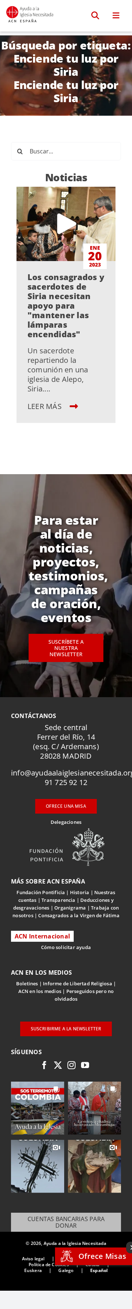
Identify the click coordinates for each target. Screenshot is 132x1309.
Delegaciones (66, 822)
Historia (79, 892)
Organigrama (70, 907)
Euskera (33, 1270)
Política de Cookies (49, 1264)
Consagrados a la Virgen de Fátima (78, 915)
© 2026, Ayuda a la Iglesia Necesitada (66, 1243)
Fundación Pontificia (40, 892)
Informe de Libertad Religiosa (77, 983)
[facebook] (44, 1065)
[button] (95, 15)
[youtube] (85, 1065)
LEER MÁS (45, 406)
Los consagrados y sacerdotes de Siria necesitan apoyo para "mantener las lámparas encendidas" (65, 305)
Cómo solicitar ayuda (66, 947)
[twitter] (58, 1065)
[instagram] (71, 1065)
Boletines (27, 983)
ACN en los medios (39, 991)
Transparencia (58, 900)
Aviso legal (33, 1258)
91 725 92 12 (66, 782)
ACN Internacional (42, 936)
